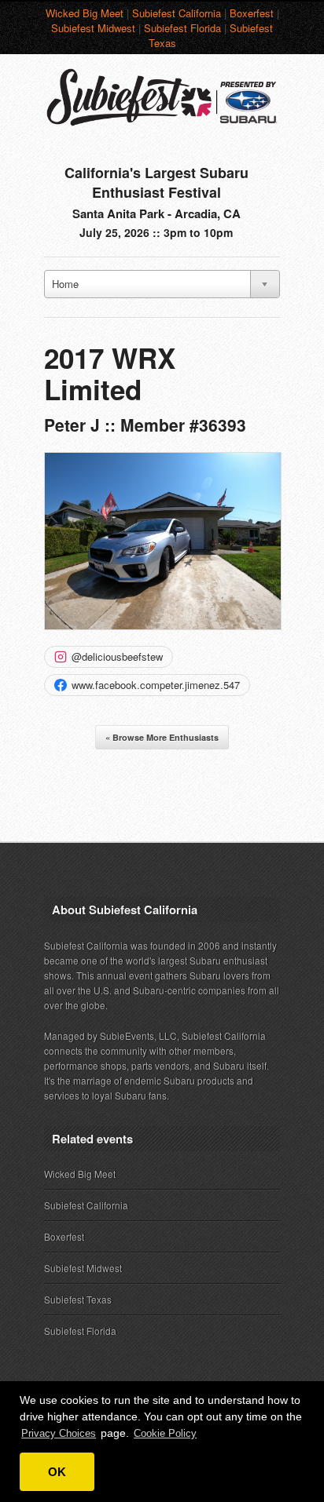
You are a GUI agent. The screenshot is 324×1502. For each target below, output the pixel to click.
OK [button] (57, 1471)
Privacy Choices (58, 1433)
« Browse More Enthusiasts (162, 737)
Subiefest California (176, 12)
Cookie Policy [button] (165, 1433)
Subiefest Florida (182, 27)
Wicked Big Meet (84, 12)
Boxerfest (252, 12)
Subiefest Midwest (93, 27)
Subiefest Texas (78, 1299)
